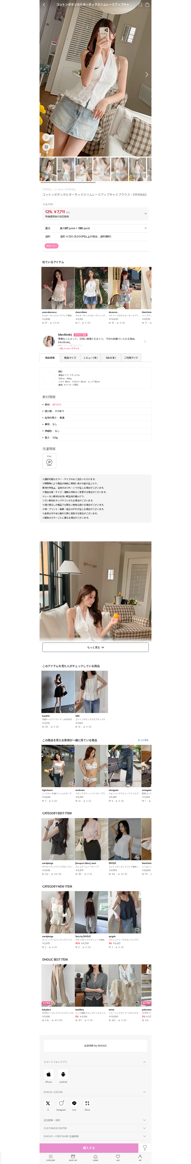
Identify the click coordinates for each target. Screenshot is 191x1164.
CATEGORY (50, 1160)
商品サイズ (70, 357)
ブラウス (46, 189)
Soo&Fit (46, 716)
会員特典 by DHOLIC (95, 1045)
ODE (77, 716)
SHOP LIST (73, 1160)
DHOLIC (112, 863)
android (63, 1081)
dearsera (113, 312)
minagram (113, 790)
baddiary (79, 1010)
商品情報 (50, 357)
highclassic (47, 790)
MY (140, 1160)
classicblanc (81, 312)
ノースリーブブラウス (65, 189)
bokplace (46, 1010)
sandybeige (47, 863)
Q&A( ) (111, 357)
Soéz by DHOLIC (83, 936)
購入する (89, 1148)
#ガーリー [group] (51, 245)
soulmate (79, 790)
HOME (95, 1160)
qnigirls (112, 936)
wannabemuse (49, 312)
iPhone (48, 1081)
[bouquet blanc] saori (85, 863)
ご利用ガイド (131, 357)
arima (111, 1010)
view (144, 341)
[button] (146, 74)
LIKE (118, 1160)
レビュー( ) (90, 357)
